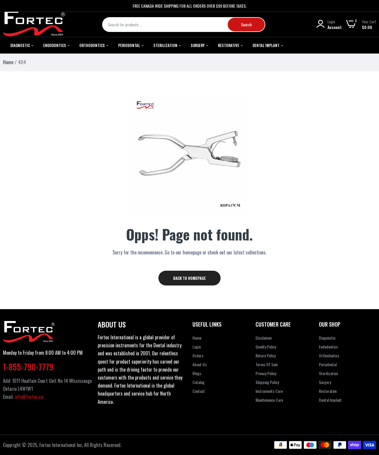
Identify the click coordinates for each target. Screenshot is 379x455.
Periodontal (129, 45)
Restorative (229, 45)
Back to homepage (189, 278)
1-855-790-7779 (28, 367)
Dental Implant (266, 45)
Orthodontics (92, 45)
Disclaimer (264, 338)
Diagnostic (20, 45)
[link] (367, 412)
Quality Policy (266, 346)
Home (8, 62)
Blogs (196, 373)
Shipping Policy (267, 382)
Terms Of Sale (267, 364)
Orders (197, 355)
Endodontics (55, 45)
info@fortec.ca (29, 396)
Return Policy (266, 355)
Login (196, 346)
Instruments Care (269, 391)
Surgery (325, 382)
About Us (199, 364)
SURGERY (198, 45)
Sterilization (165, 45)
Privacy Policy (266, 373)
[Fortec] (34, 24)
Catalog (198, 382)
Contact (198, 391)
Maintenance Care (269, 400)
